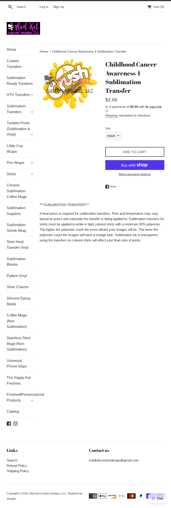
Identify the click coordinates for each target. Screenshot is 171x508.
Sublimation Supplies (16, 211)
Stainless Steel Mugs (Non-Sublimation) (19, 343)
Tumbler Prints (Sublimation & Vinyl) (20, 128)
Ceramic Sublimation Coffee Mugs (17, 190)
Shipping (111, 115)
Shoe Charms (17, 287)
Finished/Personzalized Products (20, 397)
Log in (44, 6)
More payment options (135, 174)
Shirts (20, 174)
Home (11, 49)
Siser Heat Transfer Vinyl (17, 244)
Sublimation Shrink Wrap (16, 228)
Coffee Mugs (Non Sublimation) (17, 320)
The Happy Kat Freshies (19, 380)
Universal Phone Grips (16, 363)
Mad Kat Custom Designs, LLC (48, 493)
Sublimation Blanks (16, 262)
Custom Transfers (14, 64)
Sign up (58, 6)
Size (108, 128)
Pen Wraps (20, 163)
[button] (134, 109)
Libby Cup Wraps (15, 148)
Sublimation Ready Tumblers (20, 81)
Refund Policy (17, 465)
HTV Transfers (20, 95)
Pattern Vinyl (17, 276)
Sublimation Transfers (20, 109)
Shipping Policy (18, 471)
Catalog (13, 411)
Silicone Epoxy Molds (19, 301)
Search (12, 460)
